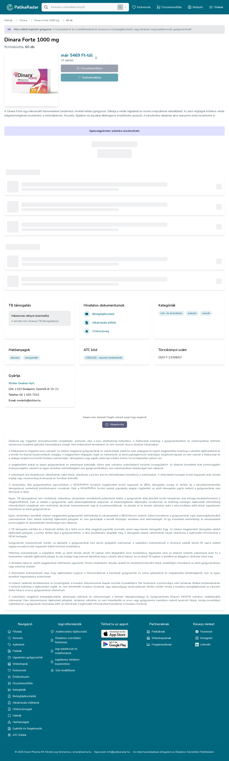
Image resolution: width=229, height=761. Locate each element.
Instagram (206, 638)
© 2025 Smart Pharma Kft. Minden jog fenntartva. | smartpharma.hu (53, 752)
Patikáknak (158, 632)
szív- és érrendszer (171, 313)
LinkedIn (205, 645)
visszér (206, 313)
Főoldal (17, 632)
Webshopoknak (161, 638)
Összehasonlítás (23, 683)
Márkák (8, 20)
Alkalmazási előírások (26, 703)
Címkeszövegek (22, 709)
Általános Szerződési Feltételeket (194, 752)
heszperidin (31, 357)
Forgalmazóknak (162, 645)
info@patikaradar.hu (118, 752)
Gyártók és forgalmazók (27, 728)
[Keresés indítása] (120, 7)
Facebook (206, 632)
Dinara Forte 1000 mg (46, 20)
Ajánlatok (19, 645)
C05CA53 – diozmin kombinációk (104, 357)
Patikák (17, 651)
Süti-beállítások (65, 670)
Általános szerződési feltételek (68, 640)
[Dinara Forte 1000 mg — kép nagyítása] (31, 79)
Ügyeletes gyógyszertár (28, 657)
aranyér (192, 313)
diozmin (15, 357)
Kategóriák (19, 690)
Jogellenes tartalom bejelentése (67, 662)
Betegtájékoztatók (24, 696)
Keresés (18, 638)
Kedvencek (19, 670)
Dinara (23, 20)
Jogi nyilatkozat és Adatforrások (66, 651)
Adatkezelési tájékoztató (71, 632)
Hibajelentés (117, 424)
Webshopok (20, 664)
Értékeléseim (21, 677)
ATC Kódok (19, 735)
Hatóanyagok (21, 722)
